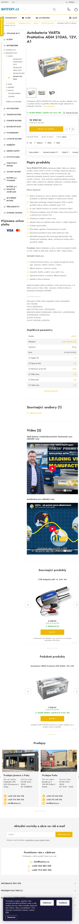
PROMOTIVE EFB (19, 73)
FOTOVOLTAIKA (13, 157)
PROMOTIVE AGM (17, 77)
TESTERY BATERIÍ (14, 172)
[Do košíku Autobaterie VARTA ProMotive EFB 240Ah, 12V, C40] (52, 718)
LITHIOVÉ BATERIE (14, 139)
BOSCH (10, 90)
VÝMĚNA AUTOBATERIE (13, 102)
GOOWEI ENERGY (14, 93)
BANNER (11, 87)
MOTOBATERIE (13, 108)
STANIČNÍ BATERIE (14, 120)
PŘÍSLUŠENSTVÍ (13, 207)
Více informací (48, 106)
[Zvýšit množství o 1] (73, 129)
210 (74, 363)
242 (74, 385)
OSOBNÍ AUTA (11, 50)
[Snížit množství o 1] (66, 129)
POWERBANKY (13, 133)
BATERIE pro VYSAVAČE (12, 179)
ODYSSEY (11, 97)
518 (75, 374)
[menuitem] (11, 18)
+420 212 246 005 (54, 796)
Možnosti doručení (72, 113)
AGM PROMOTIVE (69, 341)
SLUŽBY (10, 39)
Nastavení (11, 917)
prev (28, 605)
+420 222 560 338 (69, 9)
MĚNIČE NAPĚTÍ (13, 151)
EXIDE (10, 84)
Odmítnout (47, 903)
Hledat (54, 9)
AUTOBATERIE (12, 45)
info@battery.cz (14, 803)
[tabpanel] (20, 778)
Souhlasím (63, 903)
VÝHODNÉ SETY (13, 33)
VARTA (10, 56)
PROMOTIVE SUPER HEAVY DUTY (18, 62)
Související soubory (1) (50, 152)
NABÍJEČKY (11, 145)
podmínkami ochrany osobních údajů (38, 840)
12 (75, 358)
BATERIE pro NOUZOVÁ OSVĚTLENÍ (12, 189)
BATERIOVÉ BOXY (14, 127)
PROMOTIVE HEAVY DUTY (17, 69)
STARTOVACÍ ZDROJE (12, 164)
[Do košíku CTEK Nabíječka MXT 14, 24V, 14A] (52, 632)
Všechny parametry (51, 391)
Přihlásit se (64, 835)
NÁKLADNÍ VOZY (11, 53)
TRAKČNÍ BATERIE (14, 114)
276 (74, 380)
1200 (74, 369)
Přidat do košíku (46, 129)
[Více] (73, 18)
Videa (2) (65, 152)
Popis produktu (33, 152)
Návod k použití (36, 413)
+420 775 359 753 (54, 799)
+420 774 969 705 (16, 799)
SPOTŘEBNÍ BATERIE (11, 199)
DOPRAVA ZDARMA (15, 213)
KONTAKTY (5, 2)
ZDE (7, 912)
